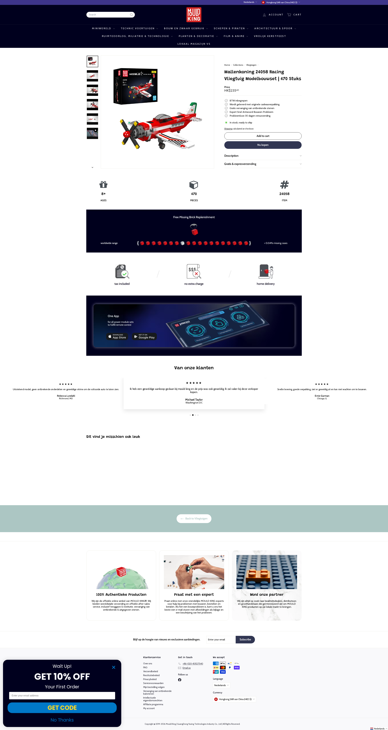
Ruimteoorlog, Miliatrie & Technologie (136, 36)
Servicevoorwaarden (153, 683)
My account (149, 708)
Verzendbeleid (150, 671)
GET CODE (62, 708)
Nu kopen (263, 145)
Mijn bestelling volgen (154, 687)
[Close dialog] (114, 667)
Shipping (228, 128)
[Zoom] (157, 112)
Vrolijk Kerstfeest (270, 36)
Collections (238, 65)
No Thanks (62, 720)
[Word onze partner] (266, 572)
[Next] (92, 166)
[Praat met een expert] (194, 572)
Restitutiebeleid (151, 675)
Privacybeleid (150, 679)
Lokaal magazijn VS (194, 43)
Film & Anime (235, 36)
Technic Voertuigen (138, 28)
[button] (379, 728)
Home (227, 65)
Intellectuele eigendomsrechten (152, 699)
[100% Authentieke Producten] (121, 572)
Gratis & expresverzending (240, 164)
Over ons (147, 663)
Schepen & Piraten (230, 28)
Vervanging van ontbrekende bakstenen (157, 692)
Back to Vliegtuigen (196, 518)
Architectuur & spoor (274, 28)
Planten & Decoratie (197, 36)
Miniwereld (102, 28)
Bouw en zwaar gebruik (184, 28)
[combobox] (110, 14)
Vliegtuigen (251, 65)
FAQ (145, 667)
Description (231, 155)
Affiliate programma (153, 704)
